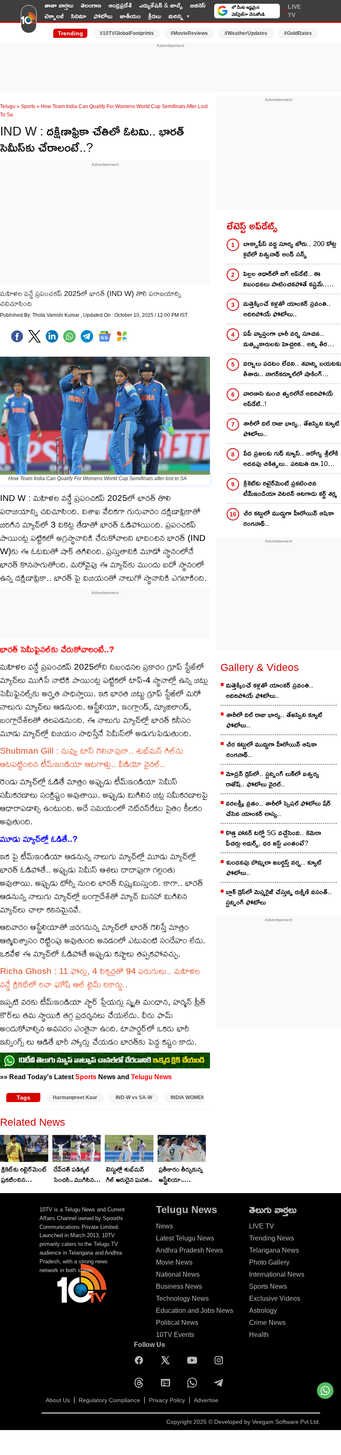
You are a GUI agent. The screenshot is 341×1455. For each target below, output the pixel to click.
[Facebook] (17, 336)
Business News (179, 1286)
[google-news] (104, 336)
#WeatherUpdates (246, 33)
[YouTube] (194, 1360)
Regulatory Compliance (109, 1400)
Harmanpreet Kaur (75, 1097)
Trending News (271, 1238)
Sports (28, 106)
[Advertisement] (170, 67)
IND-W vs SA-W (134, 1097)
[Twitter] (34, 336)
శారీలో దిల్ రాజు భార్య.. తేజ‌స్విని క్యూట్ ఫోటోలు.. (274, 720)
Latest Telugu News (185, 1238)
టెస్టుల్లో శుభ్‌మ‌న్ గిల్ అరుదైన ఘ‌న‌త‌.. (129, 1174)
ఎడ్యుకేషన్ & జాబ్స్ (161, 5)
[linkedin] (52, 336)
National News (178, 1274)
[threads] (141, 1383)
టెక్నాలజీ (54, 16)
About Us (58, 1400)
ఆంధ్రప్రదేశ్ (120, 5)
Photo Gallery (269, 1262)
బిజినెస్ (197, 5)
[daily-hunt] (122, 336)
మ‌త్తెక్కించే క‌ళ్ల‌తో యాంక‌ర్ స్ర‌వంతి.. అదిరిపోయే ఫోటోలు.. (269, 690)
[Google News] (168, 1383)
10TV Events (175, 1334)
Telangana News (274, 1250)
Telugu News (151, 1076)
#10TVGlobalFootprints (127, 33)
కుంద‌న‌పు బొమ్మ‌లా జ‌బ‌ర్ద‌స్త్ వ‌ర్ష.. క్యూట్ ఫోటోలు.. (273, 867)
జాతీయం (130, 16)
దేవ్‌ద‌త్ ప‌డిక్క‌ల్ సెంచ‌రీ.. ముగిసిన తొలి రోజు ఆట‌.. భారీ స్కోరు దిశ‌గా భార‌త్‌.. (77, 1175)
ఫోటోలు (103, 16)
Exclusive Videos (274, 1298)
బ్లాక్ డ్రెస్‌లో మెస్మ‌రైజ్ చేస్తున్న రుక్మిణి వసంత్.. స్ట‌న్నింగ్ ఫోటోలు (279, 897)
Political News (177, 1322)
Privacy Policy (167, 1400)
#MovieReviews (189, 33)
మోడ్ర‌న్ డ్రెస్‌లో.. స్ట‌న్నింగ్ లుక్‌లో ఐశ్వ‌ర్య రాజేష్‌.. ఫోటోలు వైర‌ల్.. (272, 779)
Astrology (263, 1310)
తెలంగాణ (91, 5)
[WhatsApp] (194, 1383)
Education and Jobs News (194, 1310)
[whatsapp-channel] (105, 1060)
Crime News (267, 1322)
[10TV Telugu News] (28, 22)
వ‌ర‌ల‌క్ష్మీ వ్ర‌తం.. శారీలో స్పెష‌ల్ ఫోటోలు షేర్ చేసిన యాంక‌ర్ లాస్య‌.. (278, 808)
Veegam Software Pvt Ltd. (286, 1421)
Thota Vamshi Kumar (56, 315)
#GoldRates (298, 33)
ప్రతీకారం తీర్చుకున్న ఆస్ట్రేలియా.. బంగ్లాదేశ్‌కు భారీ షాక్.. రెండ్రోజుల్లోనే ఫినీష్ (181, 1175)
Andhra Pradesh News (189, 1250)
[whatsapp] (69, 336)
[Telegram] (221, 1383)
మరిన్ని (175, 16)
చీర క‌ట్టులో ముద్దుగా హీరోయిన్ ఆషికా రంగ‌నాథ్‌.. (271, 749)
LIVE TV (294, 10)
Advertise (206, 1400)
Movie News (174, 1262)
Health (259, 1334)
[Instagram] (221, 1360)
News (164, 1226)
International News (276, 1274)
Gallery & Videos (259, 667)
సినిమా (78, 16)
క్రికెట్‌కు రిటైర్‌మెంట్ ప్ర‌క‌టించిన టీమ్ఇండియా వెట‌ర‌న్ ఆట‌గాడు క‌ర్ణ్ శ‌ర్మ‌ (24, 1175)
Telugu (7, 106)
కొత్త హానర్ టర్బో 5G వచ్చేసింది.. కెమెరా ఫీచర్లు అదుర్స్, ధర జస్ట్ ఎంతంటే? (273, 838)
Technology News (182, 1298)
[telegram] (87, 336)
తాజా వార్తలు (58, 5)
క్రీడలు (154, 16)
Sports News (268, 1286)
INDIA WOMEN (187, 1097)
